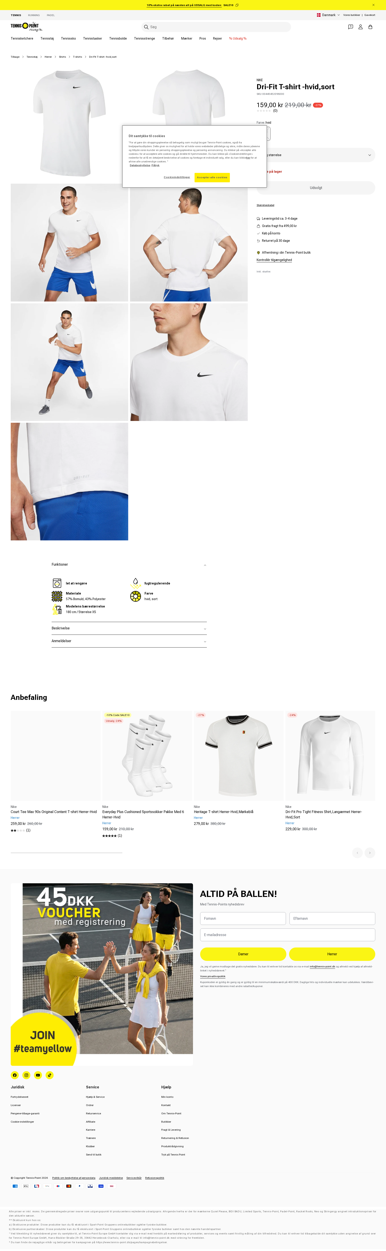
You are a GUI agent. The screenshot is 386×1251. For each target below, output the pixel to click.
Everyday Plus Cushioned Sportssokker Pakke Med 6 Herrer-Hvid (143, 814)
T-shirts (77, 56)
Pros (202, 38)
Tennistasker (92, 38)
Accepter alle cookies (212, 177)
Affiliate (90, 1121)
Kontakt (166, 1105)
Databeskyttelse (140, 165)
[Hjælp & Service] (351, 27)
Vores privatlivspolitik (212, 976)
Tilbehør (168, 38)
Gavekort (369, 15)
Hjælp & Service (95, 1096)
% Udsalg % (238, 38)
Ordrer (90, 1105)
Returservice (93, 1113)
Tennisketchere (22, 38)
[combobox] (216, 27)
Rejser (217, 38)
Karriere (90, 1129)
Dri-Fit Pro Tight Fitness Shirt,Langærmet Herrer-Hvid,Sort (323, 814)
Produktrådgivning (172, 1146)
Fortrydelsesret (19, 1096)
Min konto (167, 1096)
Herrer (48, 56)
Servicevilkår (134, 1177)
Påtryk (155, 165)
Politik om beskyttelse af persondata (73, 1177)
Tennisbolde (118, 38)
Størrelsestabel (265, 205)
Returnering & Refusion (175, 1138)
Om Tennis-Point (171, 1113)
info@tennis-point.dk (322, 966)
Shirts (62, 56)
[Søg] (146, 27)
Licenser (16, 1105)
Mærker (186, 38)
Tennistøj (47, 38)
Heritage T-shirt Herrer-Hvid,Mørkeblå (223, 812)
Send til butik (93, 1154)
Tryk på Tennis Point (173, 1154)
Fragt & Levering (171, 1129)
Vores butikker (351, 15)
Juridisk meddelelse (111, 1177)
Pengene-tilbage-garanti (25, 1113)
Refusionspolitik (154, 1177)
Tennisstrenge (144, 38)
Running (34, 15)
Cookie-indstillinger (22, 1121)
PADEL (51, 15)
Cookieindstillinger (177, 177)
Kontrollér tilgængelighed (274, 260)
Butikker (166, 1121)
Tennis (16, 15)
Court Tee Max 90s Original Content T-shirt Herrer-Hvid (54, 812)
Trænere (91, 1138)
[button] (357, 852)
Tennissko (68, 38)
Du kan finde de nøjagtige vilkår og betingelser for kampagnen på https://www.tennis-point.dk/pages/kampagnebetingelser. (89, 1242)
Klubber (90, 1146)
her (248, 157)
